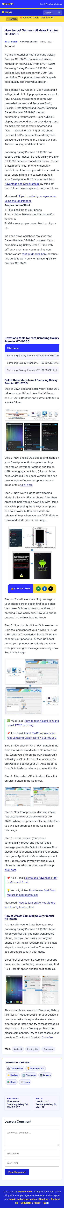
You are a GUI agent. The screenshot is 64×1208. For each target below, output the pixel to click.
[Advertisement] (32, 300)
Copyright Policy (30, 1202)
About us (43, 1199)
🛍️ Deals (11, 1082)
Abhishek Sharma (29, 41)
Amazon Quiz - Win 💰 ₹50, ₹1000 (38, 19)
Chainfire (47, 1037)
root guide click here (34, 254)
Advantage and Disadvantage (22, 183)
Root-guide (32, 1049)
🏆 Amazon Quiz (35, 1068)
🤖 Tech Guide (15, 1068)
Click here (26, 484)
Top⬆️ (45, 1203)
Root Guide (11, 42)
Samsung (48, 1049)
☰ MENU (7, 12)
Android (18, 1049)
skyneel (8, 4)
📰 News (25, 1082)
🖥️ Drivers (45, 1075)
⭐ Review (12, 1075)
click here (10, 869)
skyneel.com (25, 1191)
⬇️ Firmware (29, 1075)
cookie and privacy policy (23, 1199)
